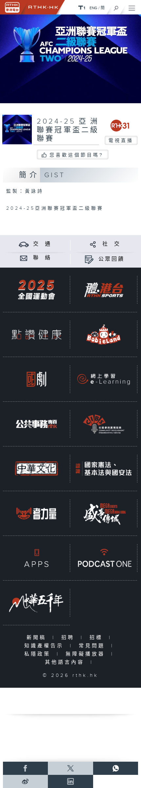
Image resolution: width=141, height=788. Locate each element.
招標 (98, 637)
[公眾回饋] (89, 259)
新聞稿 (38, 637)
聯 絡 (42, 258)
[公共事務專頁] (36, 424)
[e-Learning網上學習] (103, 379)
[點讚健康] (36, 334)
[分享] (93, 244)
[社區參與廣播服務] (103, 424)
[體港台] (103, 289)
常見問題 (93, 646)
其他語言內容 (66, 662)
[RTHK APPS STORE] (36, 558)
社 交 (111, 244)
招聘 (69, 637)
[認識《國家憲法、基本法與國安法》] (103, 468)
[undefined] (81, 7)
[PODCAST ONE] (103, 558)
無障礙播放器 (87, 654)
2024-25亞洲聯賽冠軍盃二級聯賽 (68, 130)
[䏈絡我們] (24, 258)
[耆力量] (36, 513)
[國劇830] (36, 379)
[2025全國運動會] (36, 289)
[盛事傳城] (103, 513)
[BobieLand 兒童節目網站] (103, 334)
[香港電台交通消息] (24, 244)
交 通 (42, 244)
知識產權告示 (45, 646)
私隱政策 (38, 654)
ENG (93, 8)
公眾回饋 (111, 259)
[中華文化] (36, 468)
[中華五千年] (36, 602)
